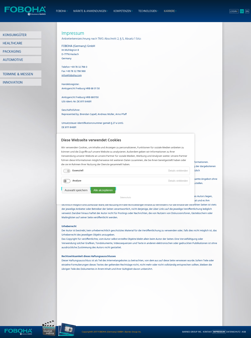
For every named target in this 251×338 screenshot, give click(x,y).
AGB (244, 332)
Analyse (76, 181)
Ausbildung (125, 2)
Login (233, 11)
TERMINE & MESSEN (18, 74)
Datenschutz (233, 332)
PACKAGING (12, 51)
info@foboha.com (72, 75)
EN (247, 11)
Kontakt (207, 332)
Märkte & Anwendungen (89, 11)
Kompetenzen (122, 11)
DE (242, 11)
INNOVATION (13, 82)
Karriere (169, 11)
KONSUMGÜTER (14, 35)
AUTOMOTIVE (13, 60)
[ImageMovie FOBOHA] (49, 335)
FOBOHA (61, 11)
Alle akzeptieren (103, 190)
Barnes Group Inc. (192, 332)
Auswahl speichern (76, 190)
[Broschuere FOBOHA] (67, 335)
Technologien (147, 11)
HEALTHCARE (12, 43)
